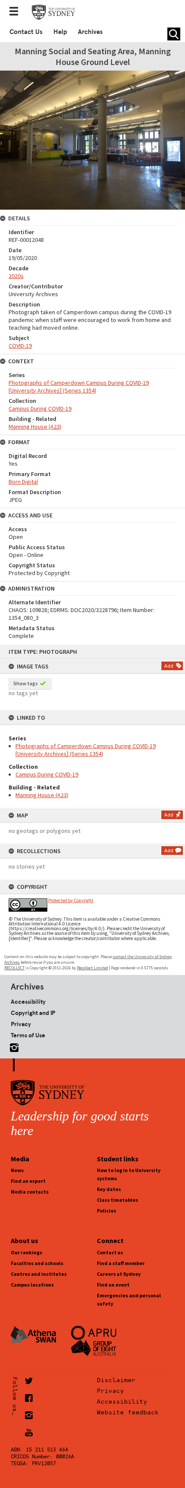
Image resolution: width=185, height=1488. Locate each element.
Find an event (113, 1284)
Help (60, 32)
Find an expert (28, 1181)
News (17, 1170)
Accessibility (28, 1001)
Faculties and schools (37, 1263)
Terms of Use (28, 1035)
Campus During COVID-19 (46, 774)
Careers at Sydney (119, 1274)
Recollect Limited (92, 968)
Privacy (21, 1024)
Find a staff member (121, 1263)
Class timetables (117, 1200)
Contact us (110, 1252)
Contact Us (26, 32)
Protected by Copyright (70, 900)
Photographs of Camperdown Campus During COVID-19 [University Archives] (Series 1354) (85, 750)
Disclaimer (116, 1380)
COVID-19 (20, 346)
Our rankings (26, 1252)
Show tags (25, 683)
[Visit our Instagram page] (12, 1046)
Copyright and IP (33, 1012)
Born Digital (23, 482)
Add (168, 665)
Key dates (109, 1189)
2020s (16, 276)
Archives (90, 32)
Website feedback (128, 1412)
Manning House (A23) (41, 795)
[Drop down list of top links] (16, 12)
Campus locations (32, 1284)
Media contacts (30, 1191)
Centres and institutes (39, 1274)
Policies (106, 1210)
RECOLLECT (14, 968)
